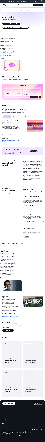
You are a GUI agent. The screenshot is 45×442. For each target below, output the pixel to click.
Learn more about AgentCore (29, 181)
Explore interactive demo (5, 58)
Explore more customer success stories (10, 316)
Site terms (8, 435)
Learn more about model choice (8, 132)
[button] (38, 5)
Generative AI (4, 14)
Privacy (3, 435)
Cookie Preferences (25, 435)
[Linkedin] (34, 430)
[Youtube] (39, 430)
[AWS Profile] (42, 1)
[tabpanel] (22, 131)
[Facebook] (32, 430)
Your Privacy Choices (15, 435)
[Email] (30, 432)
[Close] (40, 151)
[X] (30, 430)
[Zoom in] (36, 97)
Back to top (21, 439)
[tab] (7, 116)
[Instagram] (36, 430)
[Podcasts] (41, 430)
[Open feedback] (44, 221)
